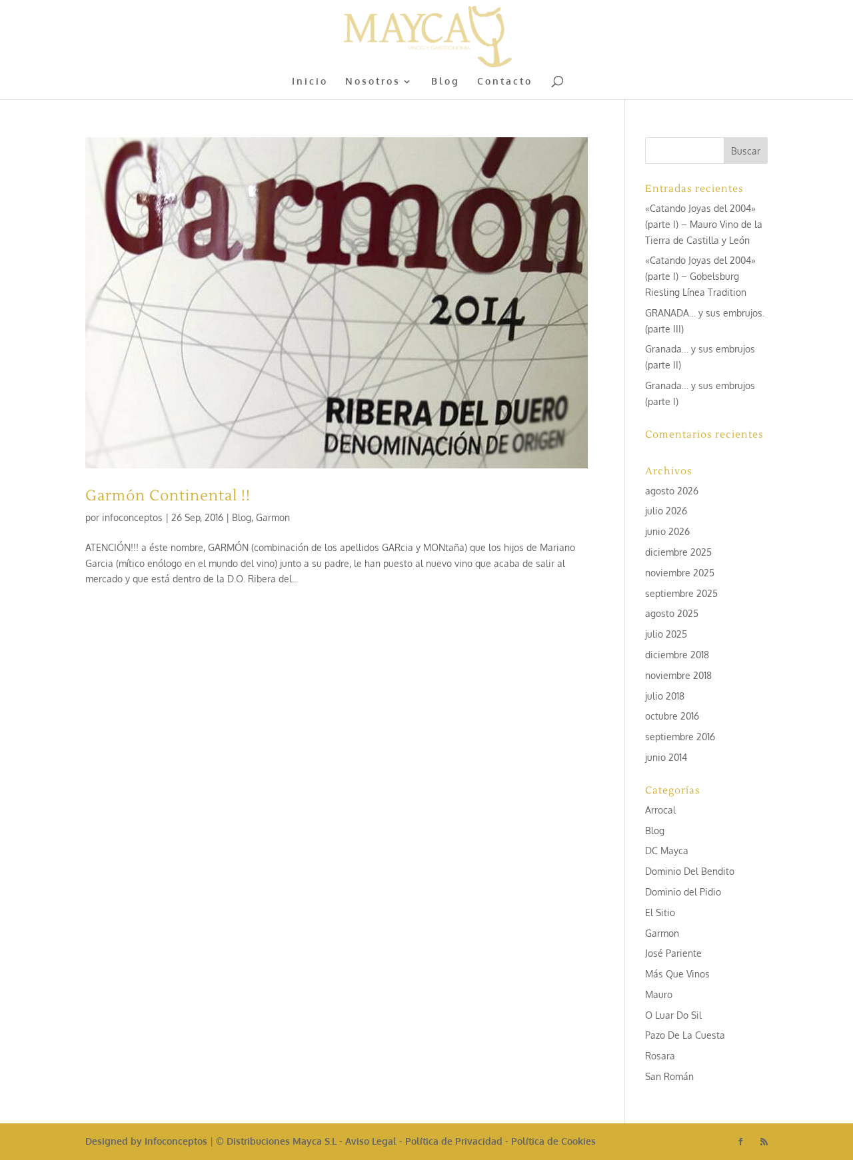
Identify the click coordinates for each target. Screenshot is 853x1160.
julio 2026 (666, 510)
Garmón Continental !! (168, 495)
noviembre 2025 (679, 572)
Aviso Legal (371, 1141)
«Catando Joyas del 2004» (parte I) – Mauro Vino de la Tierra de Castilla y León (703, 224)
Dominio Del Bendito (689, 871)
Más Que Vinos (677, 973)
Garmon (273, 517)
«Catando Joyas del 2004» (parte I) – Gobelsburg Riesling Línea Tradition (700, 276)
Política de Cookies (553, 1141)
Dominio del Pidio (683, 891)
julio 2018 (664, 696)
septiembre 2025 (681, 593)
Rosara (660, 1055)
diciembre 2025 (678, 552)
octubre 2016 (672, 716)
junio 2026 (667, 531)
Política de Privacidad (453, 1141)
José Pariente (673, 953)
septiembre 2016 (680, 736)
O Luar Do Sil (673, 1015)
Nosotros (373, 82)
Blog (445, 82)
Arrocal (660, 810)
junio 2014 (666, 757)
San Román (669, 1076)
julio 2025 (666, 634)
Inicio (310, 82)
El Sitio (660, 912)
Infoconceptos (176, 1141)
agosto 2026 (671, 490)
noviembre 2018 (678, 675)
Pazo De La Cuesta (685, 1035)
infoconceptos (132, 517)
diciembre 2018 (677, 654)
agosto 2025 (671, 613)
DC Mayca (666, 850)
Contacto (504, 82)
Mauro (658, 994)
